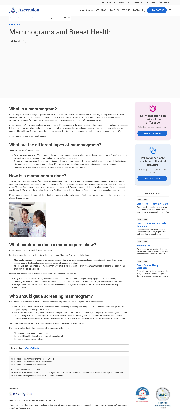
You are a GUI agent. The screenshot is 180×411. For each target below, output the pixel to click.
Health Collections (119, 10)
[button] (170, 10)
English (17, 41)
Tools (136, 10)
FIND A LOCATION (152, 133)
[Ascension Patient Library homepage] (24, 10)
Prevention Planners (140, 2)
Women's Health (32, 348)
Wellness (101, 10)
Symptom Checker (104, 2)
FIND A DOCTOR (152, 178)
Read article (153, 207)
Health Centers (86, 10)
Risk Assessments (121, 2)
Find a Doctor (156, 10)
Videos (153, 2)
